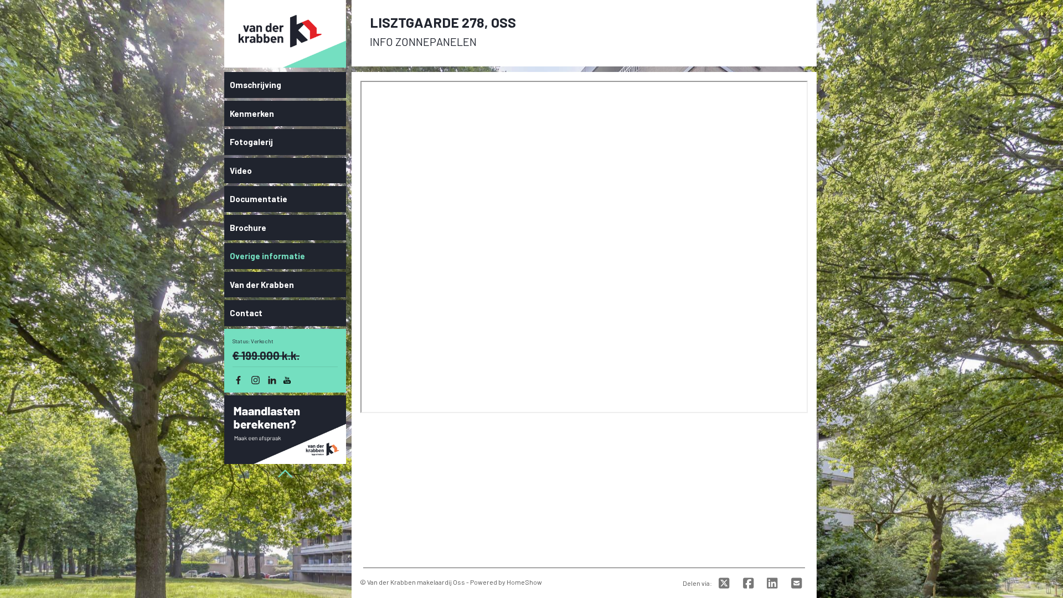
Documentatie (258, 199)
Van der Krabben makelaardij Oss (416, 582)
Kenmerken (252, 113)
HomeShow (524, 582)
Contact (246, 313)
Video (241, 171)
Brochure (248, 228)
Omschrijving (255, 85)
